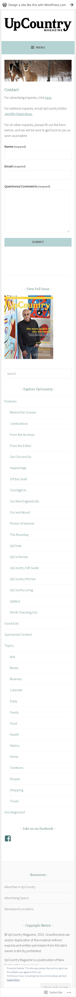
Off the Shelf (18, 479)
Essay (13, 701)
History (14, 745)
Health (14, 734)
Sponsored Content (18, 634)
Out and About (20, 512)
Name (15, 146)
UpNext (15, 601)
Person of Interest (22, 523)
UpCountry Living (21, 590)
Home (14, 756)
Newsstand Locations (18, 909)
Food (13, 723)
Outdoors (16, 767)
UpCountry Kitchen (23, 579)
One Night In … (20, 490)
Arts (12, 657)
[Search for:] (38, 373)
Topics (9, 645)
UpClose (16, 546)
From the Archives (22, 434)
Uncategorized (14, 812)
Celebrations (19, 423)
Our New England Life (24, 501)
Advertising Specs (16, 898)
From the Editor (20, 445)
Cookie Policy (13, 979)
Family (14, 712)
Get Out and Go (20, 457)
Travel (14, 801)
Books (14, 668)
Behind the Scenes (23, 412)
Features (10, 401)
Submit (38, 242)
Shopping (16, 790)
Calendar (16, 690)
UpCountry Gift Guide (24, 568)
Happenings (18, 468)
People (15, 779)
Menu (40, 47)
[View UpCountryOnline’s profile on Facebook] (8, 838)
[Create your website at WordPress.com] (38, 5)
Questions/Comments (27, 186)
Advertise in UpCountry (20, 887)
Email (15, 166)
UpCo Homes (19, 557)
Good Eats (11, 623)
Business (16, 679)
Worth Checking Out (23, 612)
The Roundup (19, 534)
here (48, 97)
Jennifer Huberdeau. (18, 114)
